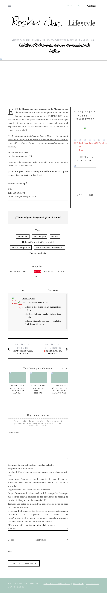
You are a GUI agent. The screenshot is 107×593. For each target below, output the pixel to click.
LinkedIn (61, 271)
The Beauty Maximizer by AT (50, 247)
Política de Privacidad (57, 584)
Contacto (91, 5)
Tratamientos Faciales (64, 40)
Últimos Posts (53, 290)
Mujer (46, 40)
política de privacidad (35, 525)
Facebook (15, 271)
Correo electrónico (38, 539)
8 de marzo (22, 236)
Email (38, 277)
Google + (49, 271)
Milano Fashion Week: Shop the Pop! (23, 348)
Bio (23, 290)
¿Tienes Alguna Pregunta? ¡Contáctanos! (38, 217)
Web (10, 551)
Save (39, 271)
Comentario (13, 432)
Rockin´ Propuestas (21, 247)
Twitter (27, 271)
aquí (25, 183)
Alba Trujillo (40, 236)
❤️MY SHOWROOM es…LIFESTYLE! (53, 348)
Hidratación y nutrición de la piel (38, 242)
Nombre (38, 528)
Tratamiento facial (37, 253)
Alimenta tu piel (21, 40)
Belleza (36, 40)
